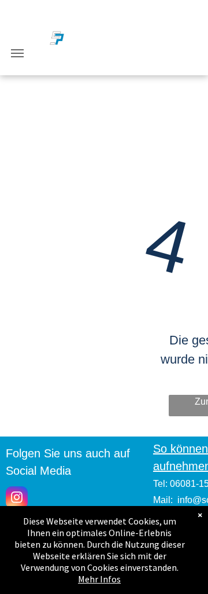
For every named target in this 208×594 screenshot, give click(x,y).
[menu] (17, 53)
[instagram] (17, 498)
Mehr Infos (99, 579)
